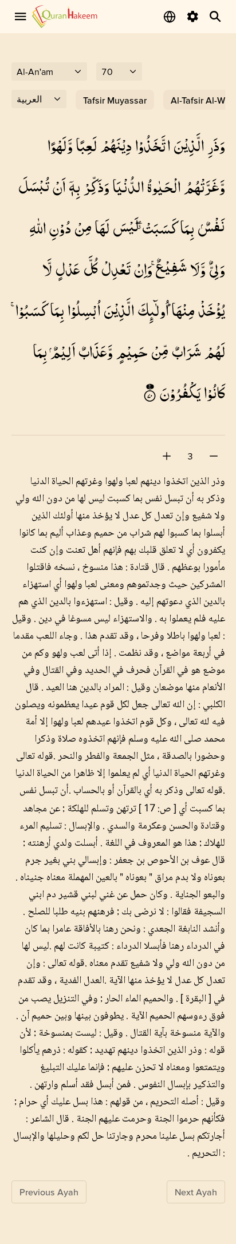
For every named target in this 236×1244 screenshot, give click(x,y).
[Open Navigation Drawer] (20, 16)
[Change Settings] (192, 16)
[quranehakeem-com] (64, 16)
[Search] (215, 16)
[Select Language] (169, 16)
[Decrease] (213, 456)
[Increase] (166, 456)
